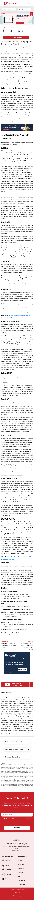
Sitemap (17, 898)
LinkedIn (8, 874)
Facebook (8, 860)
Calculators (21, 880)
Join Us (20, 872)
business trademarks (24, 526)
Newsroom (21, 868)
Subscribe (17, 827)
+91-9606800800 (17, 850)
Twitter (7, 865)
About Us (21, 864)
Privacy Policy (17, 896)
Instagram (8, 870)
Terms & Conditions (17, 893)
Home (20, 860)
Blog (19, 876)
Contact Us (21, 884)
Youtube (8, 879)
